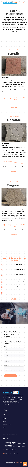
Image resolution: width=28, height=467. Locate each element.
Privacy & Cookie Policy (18, 463)
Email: (5, 352)
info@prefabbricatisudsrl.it (11, 454)
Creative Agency (18, 462)
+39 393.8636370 (12, 451)
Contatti (5, 431)
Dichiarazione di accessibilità (10, 434)
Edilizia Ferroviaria (7, 427)
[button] (23, 3)
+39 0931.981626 (11, 449)
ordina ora (14, 107)
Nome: (5, 346)
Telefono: (6, 359)
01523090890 (6, 404)
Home (4, 418)
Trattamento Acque (7, 424)
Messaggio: (7, 365)
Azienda (5, 421)
